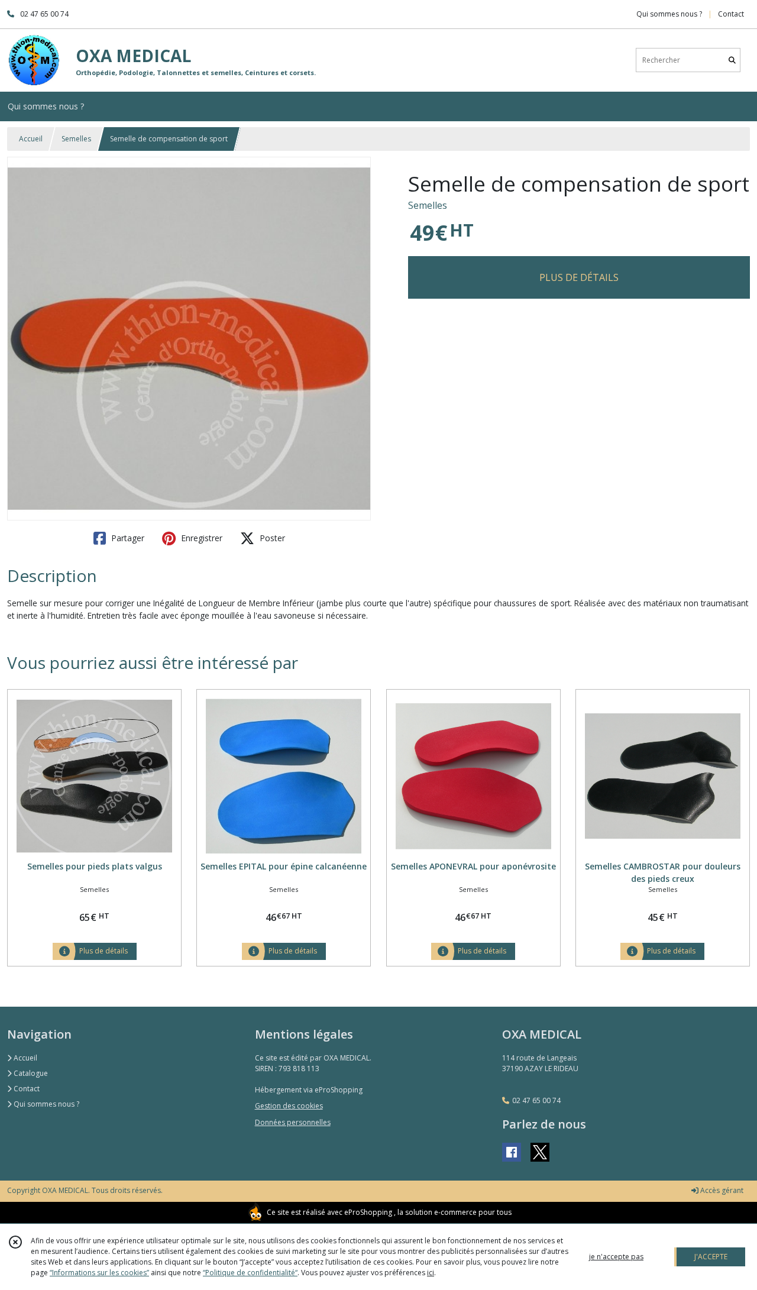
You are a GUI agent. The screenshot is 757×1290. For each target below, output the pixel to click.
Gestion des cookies (289, 1106)
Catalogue (30, 1073)
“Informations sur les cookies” (99, 1273)
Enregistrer (200, 538)
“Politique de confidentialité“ (250, 1273)
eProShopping (368, 1212)
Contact (731, 14)
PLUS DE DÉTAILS (579, 277)
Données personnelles (293, 1122)
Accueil (31, 139)
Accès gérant (720, 1190)
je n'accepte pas (616, 1257)
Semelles (76, 139)
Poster (271, 538)
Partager (126, 538)
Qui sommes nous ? (45, 1104)
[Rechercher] (732, 60)
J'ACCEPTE (710, 1257)
